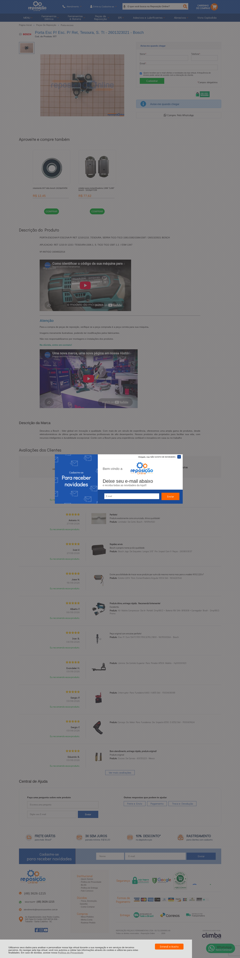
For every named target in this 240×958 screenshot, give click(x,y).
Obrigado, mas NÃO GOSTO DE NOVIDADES (156, 457)
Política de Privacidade (70, 952)
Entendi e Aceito (169, 946)
